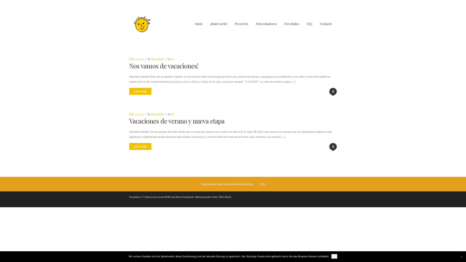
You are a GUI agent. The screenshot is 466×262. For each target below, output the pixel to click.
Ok (334, 256)
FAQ (309, 24)
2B (172, 114)
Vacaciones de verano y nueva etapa (176, 121)
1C (172, 59)
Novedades (291, 24)
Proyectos (241, 24)
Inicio (199, 24)
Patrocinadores (266, 24)
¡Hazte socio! (218, 24)
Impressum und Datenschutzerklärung (227, 184)
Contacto (326, 24)
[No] (461, 257)
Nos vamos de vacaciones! (163, 65)
